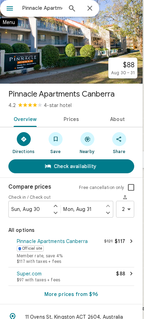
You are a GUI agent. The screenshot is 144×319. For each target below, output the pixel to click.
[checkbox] (131, 187)
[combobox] (42, 8)
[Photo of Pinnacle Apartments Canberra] (71, 42)
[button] (71, 251)
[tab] (24, 118)
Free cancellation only (101, 187)
